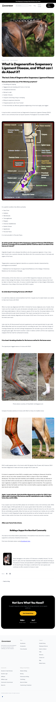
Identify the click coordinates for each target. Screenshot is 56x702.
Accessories (23, 646)
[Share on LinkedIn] (10, 573)
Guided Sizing (42, 643)
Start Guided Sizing (28, 613)
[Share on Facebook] (7, 573)
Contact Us (41, 657)
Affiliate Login (4, 679)
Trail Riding (22, 679)
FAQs (40, 651)
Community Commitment (7, 682)
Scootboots (22, 643)
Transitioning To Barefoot (25, 685)
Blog (35, 5)
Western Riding (23, 670)
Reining (21, 673)
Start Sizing (49, 5)
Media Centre (42, 663)
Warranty (41, 654)
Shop (30, 5)
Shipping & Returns (43, 646)
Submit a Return (42, 649)
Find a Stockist (23, 649)
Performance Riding (24, 676)
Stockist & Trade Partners (7, 670)
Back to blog (6, 581)
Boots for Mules (23, 682)
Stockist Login (4, 673)
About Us (3, 685)
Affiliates (3, 676)
